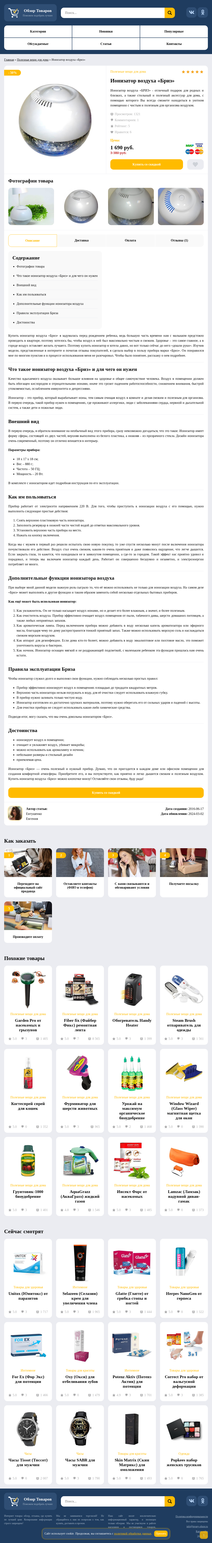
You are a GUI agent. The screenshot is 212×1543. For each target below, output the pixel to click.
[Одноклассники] (203, 12)
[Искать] (170, 13)
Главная (9, 59)
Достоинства (26, 322)
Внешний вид (26, 285)
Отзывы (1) (179, 240)
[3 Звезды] (192, 72)
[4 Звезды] (197, 72)
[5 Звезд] (202, 72)
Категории (38, 31)
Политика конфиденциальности (192, 1516)
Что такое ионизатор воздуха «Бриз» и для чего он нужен (57, 275)
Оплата (130, 240)
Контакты (174, 44)
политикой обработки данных (132, 1533)
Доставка (82, 240)
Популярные (174, 31)
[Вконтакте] (191, 12)
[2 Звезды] (188, 72)
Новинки (106, 31)
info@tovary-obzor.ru (197, 1526)
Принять (161, 1533)
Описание (32, 240)
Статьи (105, 44)
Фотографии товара (31, 266)
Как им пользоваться (31, 294)
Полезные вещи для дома (32, 59)
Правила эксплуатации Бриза (37, 313)
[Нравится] (195, 164)
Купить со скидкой (146, 164)
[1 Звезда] (183, 72)
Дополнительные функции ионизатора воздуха (50, 303)
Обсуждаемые (38, 44)
